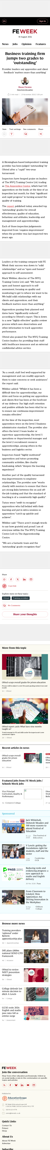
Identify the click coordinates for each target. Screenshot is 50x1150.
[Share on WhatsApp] (4, 579)
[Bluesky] (16, 1085)
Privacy (5, 1128)
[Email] (34, 1085)
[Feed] (4, 1085)
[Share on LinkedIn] (24, 579)
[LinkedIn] (22, 1085)
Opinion (27, 44)
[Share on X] (17, 579)
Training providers (20, 598)
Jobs (15, 44)
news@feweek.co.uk (13, 1113)
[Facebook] (10, 1085)
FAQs (4, 1131)
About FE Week (9, 1141)
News (5, 44)
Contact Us (7, 1126)
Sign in (42, 21)
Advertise (6, 1143)
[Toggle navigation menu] (4, 21)
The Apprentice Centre (17, 186)
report (10, 206)
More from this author (25, 90)
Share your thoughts (25, 614)
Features (41, 44)
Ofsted (6, 598)
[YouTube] (28, 1085)
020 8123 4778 (11, 1110)
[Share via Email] (31, 579)
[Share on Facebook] (11, 579)
